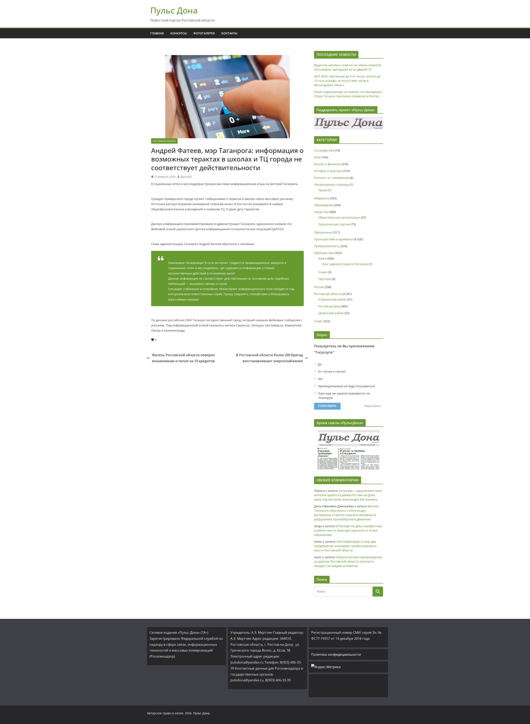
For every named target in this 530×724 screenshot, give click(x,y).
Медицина (321, 198)
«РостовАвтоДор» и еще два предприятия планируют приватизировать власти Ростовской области (345, 546)
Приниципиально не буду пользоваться (346, 386)
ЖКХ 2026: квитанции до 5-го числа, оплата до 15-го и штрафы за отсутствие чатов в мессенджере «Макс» (347, 80)
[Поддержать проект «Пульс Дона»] (348, 123)
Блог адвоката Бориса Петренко (345, 264)
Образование (323, 205)
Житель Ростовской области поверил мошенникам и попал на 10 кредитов (183, 358)
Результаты (372, 406)
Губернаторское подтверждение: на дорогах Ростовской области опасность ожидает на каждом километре (348, 561)
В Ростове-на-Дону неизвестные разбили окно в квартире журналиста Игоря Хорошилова (348, 530)
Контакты (229, 33)
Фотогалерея (204, 33)
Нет (320, 379)
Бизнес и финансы (327, 164)
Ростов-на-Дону (329, 306)
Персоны (324, 279)
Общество (321, 212)
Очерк (322, 272)
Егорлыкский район (332, 299)
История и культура (328, 171)
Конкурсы (178, 33)
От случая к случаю (331, 371)
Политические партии (334, 224)
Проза (322, 190)
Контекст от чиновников (331, 178)
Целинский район (331, 313)
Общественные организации (339, 217)
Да (319, 364)
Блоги (322, 258)
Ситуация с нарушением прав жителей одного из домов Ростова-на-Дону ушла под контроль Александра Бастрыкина (348, 495)
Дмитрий (186, 176)
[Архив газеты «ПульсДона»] (348, 450)
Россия (319, 287)
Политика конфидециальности (336, 654)
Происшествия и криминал (333, 239)
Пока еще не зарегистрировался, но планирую (343, 395)
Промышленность (327, 246)
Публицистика (324, 253)
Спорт (318, 321)
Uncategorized (324, 150)
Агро (317, 157)
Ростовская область (164, 141)
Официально (323, 232)
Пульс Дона (174, 10)
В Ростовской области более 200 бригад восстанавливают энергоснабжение (269, 358)
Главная (157, 33)
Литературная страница (331, 184)
